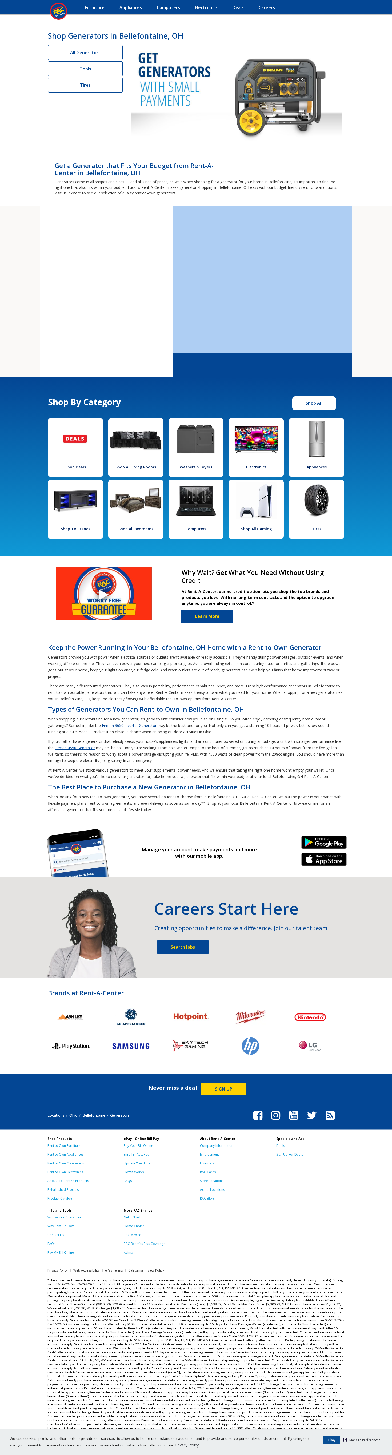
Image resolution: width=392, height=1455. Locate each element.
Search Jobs (183, 947)
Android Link (324, 844)
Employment (209, 1154)
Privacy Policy (187, 1445)
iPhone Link (324, 861)
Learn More (207, 616)
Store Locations (211, 1181)
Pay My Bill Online (60, 1252)
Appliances (317, 467)
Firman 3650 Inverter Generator (129, 725)
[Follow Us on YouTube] (293, 1120)
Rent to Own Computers (65, 1163)
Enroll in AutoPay (136, 1154)
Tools (85, 69)
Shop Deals (75, 467)
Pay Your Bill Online (138, 1145)
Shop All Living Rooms (135, 467)
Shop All (314, 403)
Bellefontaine (93, 1115)
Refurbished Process (63, 1189)
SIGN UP (223, 1089)
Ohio (73, 1115)
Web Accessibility (86, 1270)
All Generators (85, 52)
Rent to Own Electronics (65, 1172)
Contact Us (55, 1235)
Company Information (216, 1145)
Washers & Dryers (196, 467)
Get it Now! (132, 1217)
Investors (207, 1163)
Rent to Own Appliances (65, 1154)
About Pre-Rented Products (68, 1181)
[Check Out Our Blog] (330, 1120)
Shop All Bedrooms (135, 528)
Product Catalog (59, 1198)
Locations (56, 1115)
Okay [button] (331, 1440)
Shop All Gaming (256, 528)
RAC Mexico (132, 1235)
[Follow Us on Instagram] (275, 1120)
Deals (280, 1145)
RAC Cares (208, 1172)
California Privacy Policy (146, 1270)
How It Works (134, 1172)
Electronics (256, 467)
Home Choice (134, 1226)
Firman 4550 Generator (75, 747)
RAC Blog (207, 1198)
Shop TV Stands (75, 528)
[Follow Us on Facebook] (257, 1120)
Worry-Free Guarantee (64, 1217)
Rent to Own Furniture (63, 1145)
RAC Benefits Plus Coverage (144, 1243)
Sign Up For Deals (289, 1154)
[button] (361, 1440)
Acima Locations (212, 1189)
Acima (128, 1252)
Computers (196, 528)
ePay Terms (114, 1270)
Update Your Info (137, 1163)
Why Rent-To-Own (60, 1226)
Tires (85, 85)
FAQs (128, 1181)
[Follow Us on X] (312, 1120)
